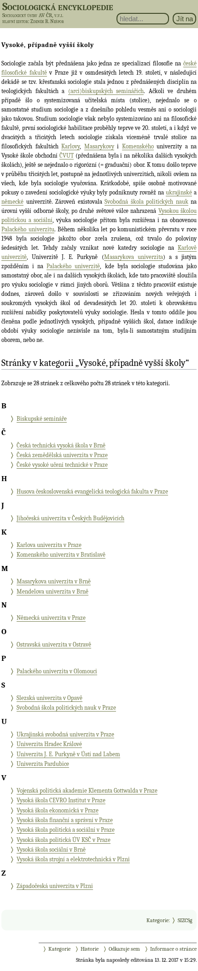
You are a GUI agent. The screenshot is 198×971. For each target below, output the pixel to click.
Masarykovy (99, 146)
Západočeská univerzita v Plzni (55, 886)
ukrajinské (179, 192)
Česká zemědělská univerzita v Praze (62, 455)
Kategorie (157, 920)
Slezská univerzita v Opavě (49, 697)
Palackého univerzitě (73, 266)
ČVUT (66, 155)
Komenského (138, 146)
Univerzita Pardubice (43, 763)
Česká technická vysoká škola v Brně (61, 445)
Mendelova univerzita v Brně (52, 591)
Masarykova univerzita (133, 256)
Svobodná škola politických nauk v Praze (66, 707)
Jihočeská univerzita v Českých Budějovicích (70, 518)
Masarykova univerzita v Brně (54, 581)
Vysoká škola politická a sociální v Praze (66, 829)
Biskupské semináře (42, 418)
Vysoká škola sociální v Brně (51, 849)
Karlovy (70, 146)
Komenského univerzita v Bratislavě (61, 554)
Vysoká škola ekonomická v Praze (58, 810)
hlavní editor (15, 21)
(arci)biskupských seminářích (106, 91)
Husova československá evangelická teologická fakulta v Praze (92, 491)
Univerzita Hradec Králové (49, 744)
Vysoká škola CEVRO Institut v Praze (61, 800)
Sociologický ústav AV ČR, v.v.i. (32, 15)
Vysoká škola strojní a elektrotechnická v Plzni (73, 859)
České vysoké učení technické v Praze (62, 464)
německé (12, 201)
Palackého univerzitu (27, 229)
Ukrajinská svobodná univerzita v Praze (65, 734)
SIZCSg (185, 920)
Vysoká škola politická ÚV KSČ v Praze (64, 839)
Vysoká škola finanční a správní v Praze (65, 820)
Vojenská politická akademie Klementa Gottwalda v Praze (87, 790)
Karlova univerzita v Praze (49, 544)
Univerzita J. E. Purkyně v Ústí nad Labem (68, 754)
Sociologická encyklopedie (57, 6)
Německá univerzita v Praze (51, 617)
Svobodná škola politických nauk (146, 201)
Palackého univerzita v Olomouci (57, 671)
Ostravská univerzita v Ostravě (54, 644)
